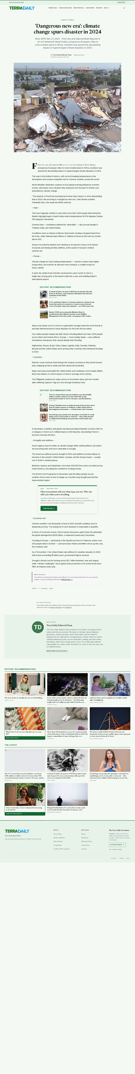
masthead (68, 607)
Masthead (84, 838)
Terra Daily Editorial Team (62, 55)
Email (51, 588)
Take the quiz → (49, 508)
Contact (84, 849)
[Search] (124, 8)
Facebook (44, 588)
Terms (121, 858)
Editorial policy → (67, 579)
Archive (99, 7)
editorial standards (56, 607)
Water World (78, 7)
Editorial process (79, 55)
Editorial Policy (86, 841)
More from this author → (57, 651)
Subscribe (121, 2)
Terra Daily (52, 7)
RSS (120, 849)
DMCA (128, 858)
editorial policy (55, 647)
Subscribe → (117, 845)
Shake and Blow (65, 7)
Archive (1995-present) (62, 849)
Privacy (114, 858)
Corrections (85, 845)
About (106, 7)
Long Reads (89, 7)
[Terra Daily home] (22, 8)
